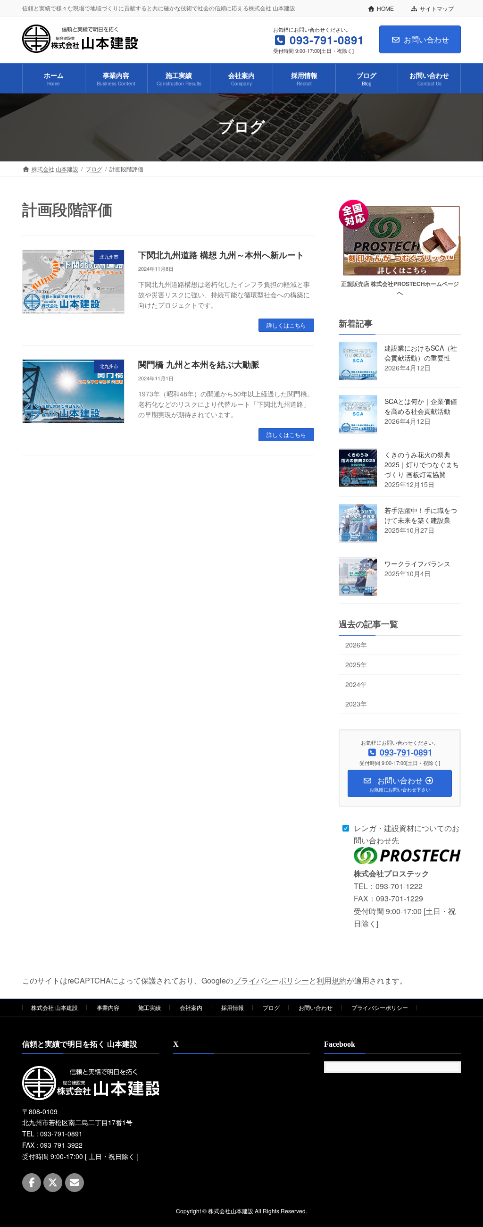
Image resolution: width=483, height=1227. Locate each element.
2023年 (356, 703)
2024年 (356, 684)
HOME (385, 8)
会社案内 (191, 1007)
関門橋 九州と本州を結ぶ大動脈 (198, 365)
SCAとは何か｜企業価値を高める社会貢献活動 (420, 406)
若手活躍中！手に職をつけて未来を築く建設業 (420, 515)
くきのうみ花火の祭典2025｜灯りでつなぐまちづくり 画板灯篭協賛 (421, 464)
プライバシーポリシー (271, 980)
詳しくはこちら (286, 325)
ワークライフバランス (417, 563)
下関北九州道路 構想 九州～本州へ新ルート (221, 255)
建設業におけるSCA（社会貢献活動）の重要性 (420, 352)
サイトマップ (437, 8)
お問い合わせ (426, 39)
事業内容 (108, 1007)
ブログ (271, 1007)
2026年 (356, 644)
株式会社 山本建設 (54, 1007)
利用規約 (331, 980)
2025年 (356, 664)
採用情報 (232, 1007)
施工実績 (149, 1007)
